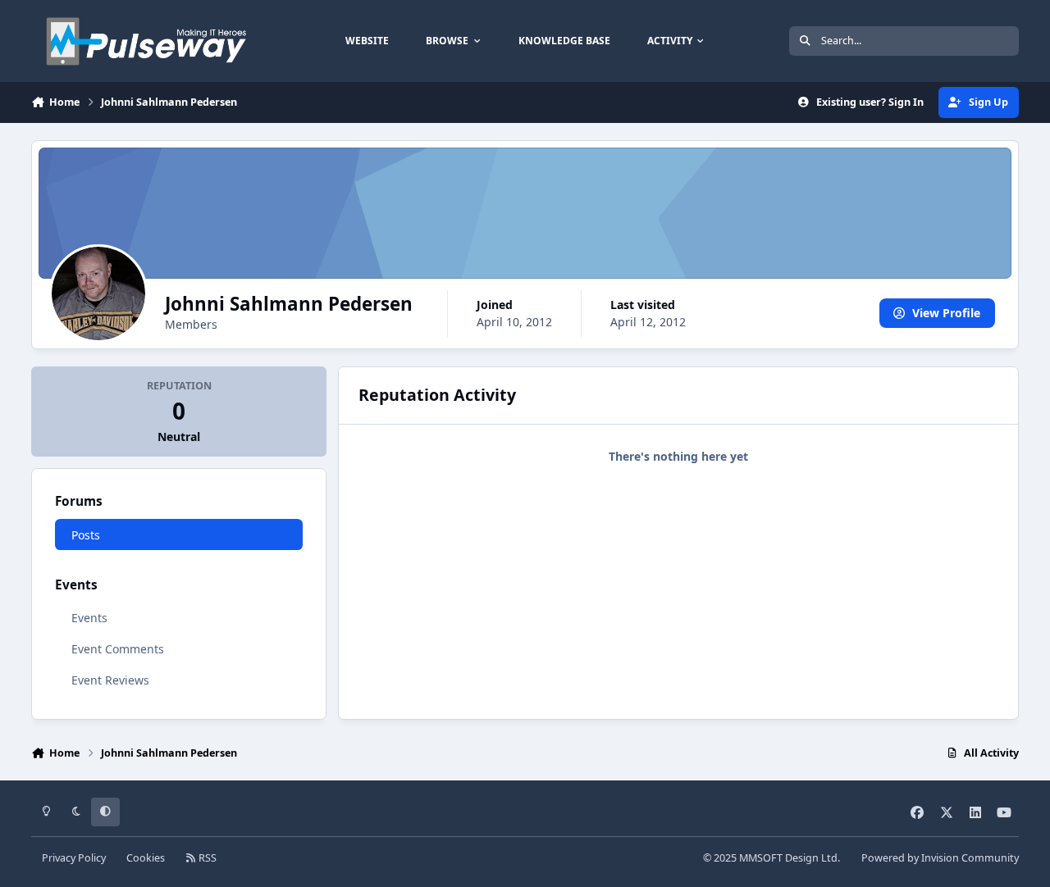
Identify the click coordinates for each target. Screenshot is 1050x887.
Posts (85, 535)
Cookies (145, 858)
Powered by (940, 858)
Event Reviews (110, 680)
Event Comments (117, 649)
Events (89, 617)
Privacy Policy (74, 858)
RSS (206, 858)
